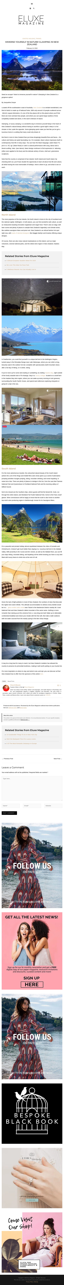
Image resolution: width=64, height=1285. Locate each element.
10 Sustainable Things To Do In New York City (21, 734)
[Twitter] (60, 685)
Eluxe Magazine (29, 687)
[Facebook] (58, 685)
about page (23, 707)
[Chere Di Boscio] (6, 688)
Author (4, 681)
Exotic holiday (29, 38)
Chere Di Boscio (15, 685)
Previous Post (7, 759)
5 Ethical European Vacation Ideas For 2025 (21, 260)
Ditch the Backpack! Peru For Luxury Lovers (21, 739)
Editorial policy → (25, 719)
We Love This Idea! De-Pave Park (17, 265)
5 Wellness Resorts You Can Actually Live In (21, 269)
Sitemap (36, 1281)
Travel (39, 38)
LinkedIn (47, 695)
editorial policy (12, 707)
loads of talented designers (21, 233)
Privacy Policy (29, 1281)
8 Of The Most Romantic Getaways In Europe (21, 743)
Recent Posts (11, 681)
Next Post (58, 759)
